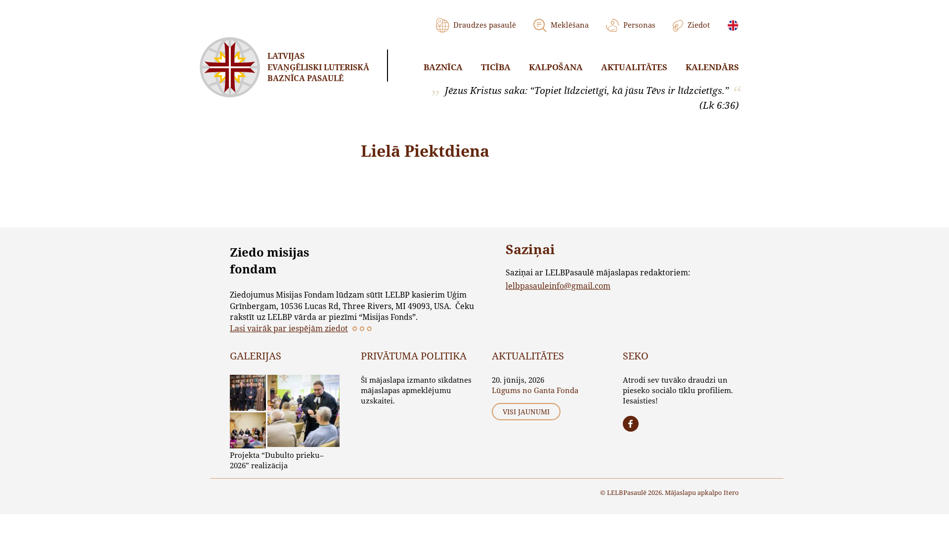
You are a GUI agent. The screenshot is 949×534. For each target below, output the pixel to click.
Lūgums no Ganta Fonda (535, 390)
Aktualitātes (634, 67)
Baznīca (443, 67)
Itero (731, 492)
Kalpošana (556, 67)
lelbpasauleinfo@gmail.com (558, 285)
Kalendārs (712, 67)
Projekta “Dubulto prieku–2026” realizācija (277, 460)
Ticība (496, 67)
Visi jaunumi (526, 411)
